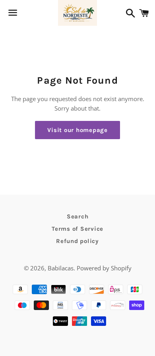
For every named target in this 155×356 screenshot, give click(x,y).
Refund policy (77, 241)
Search (78, 216)
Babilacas (61, 268)
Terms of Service (77, 228)
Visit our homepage (77, 130)
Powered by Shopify (104, 268)
